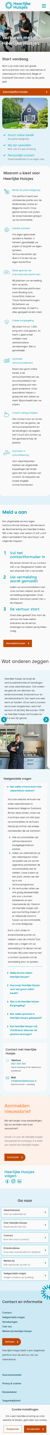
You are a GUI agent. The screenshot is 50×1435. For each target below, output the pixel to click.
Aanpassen (13, 1429)
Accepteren (33, 1429)
